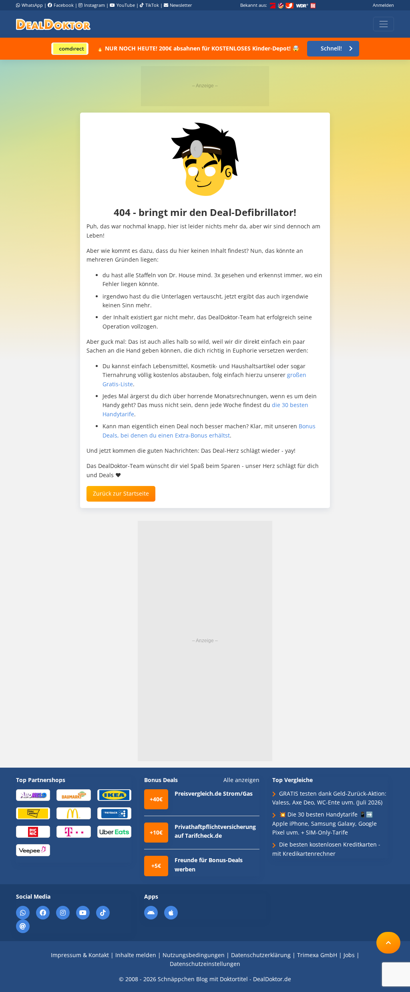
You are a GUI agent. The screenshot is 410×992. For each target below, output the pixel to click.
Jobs (349, 955)
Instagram (94, 5)
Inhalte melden (135, 955)
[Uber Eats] (114, 831)
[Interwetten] (33, 813)
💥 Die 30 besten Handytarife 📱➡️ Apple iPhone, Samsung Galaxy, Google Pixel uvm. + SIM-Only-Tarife (324, 823)
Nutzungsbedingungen (194, 955)
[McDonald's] (73, 813)
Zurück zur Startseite (121, 493)
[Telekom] (73, 831)
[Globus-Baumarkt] (73, 794)
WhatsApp (32, 5)
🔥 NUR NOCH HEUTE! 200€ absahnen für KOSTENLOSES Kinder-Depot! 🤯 (197, 48)
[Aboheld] (33, 794)
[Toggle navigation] (383, 24)
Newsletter (181, 5)
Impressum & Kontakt (80, 955)
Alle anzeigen (241, 780)
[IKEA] (114, 794)
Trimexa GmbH (317, 955)
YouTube (126, 5)
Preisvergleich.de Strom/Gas (214, 793)
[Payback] (114, 813)
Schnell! (331, 48)
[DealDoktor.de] (53, 24)
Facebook (64, 5)
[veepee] (33, 849)
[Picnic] (33, 831)
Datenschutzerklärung (261, 955)
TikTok (152, 5)
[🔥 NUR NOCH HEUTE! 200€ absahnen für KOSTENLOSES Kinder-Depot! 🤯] (69, 48)
